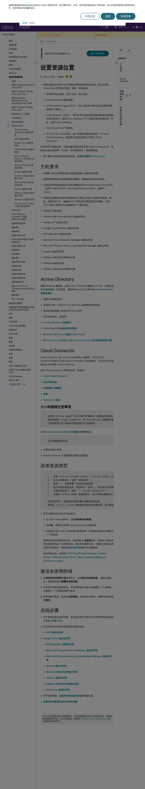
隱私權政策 (29, 5)
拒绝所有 (126, 16)
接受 (107, 16)
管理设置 (90, 16)
